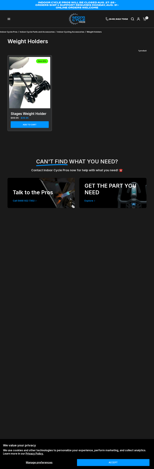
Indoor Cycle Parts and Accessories (37, 32)
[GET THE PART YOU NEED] (112, 193)
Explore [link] (89, 201)
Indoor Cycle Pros (8, 32)
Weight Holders (94, 32)
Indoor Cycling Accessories (70, 32)
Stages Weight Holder (28, 114)
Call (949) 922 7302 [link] (24, 201)
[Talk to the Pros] (41, 193)
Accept (113, 462)
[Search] (132, 19)
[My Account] (138, 19)
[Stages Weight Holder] (29, 82)
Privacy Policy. (35, 453)
